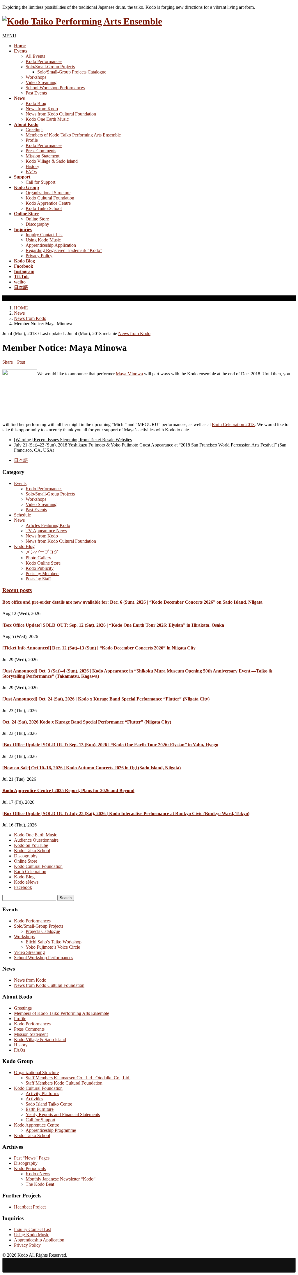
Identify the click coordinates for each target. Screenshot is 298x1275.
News (19, 520)
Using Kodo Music (43, 239)
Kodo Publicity (40, 568)
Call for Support (40, 182)
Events (20, 483)
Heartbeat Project (30, 1206)
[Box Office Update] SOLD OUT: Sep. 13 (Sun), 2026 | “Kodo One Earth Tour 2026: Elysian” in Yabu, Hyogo (110, 744)
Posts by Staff (38, 578)
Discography (37, 224)
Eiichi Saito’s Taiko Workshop (53, 941)
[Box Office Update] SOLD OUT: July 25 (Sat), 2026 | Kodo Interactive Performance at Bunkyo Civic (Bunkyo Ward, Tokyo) (125, 813)
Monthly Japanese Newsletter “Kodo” (60, 1178)
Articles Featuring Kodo (48, 525)
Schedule (22, 514)
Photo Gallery (38, 557)
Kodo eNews (26, 882)
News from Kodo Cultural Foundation (61, 113)
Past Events (36, 92)
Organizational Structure (48, 192)
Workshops (36, 77)
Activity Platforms (42, 1093)
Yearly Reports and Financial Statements (63, 1114)
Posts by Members (42, 573)
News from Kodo (42, 108)
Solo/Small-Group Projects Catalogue (71, 71)
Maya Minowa (129, 373)
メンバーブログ (42, 551)
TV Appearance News (46, 530)
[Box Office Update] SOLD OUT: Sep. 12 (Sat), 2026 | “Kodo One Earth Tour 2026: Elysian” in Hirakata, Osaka (113, 625)
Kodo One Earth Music (47, 119)
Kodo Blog (36, 103)
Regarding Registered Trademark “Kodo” (64, 250)
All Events (35, 56)
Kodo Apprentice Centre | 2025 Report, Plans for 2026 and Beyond (68, 790)
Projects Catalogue (43, 931)
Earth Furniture (40, 1109)
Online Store (37, 218)
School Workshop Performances (55, 87)
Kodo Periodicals (30, 1168)
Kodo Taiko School (44, 208)
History (32, 166)
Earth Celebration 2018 (233, 424)
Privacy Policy (39, 255)
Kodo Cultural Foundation (50, 197)
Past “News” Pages (31, 1157)
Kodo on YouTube (31, 845)
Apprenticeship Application (51, 245)
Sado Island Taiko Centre (49, 1103)
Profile (32, 140)
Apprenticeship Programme (51, 1130)
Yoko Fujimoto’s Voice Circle (53, 947)
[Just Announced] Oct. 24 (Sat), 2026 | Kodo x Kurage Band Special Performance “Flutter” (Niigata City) (106, 698)
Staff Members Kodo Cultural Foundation (64, 1082)
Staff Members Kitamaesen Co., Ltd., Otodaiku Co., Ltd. (78, 1077)
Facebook (23, 887)
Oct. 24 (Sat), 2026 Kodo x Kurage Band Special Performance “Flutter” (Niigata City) (86, 721)
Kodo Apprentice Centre (48, 203)
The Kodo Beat (40, 1184)
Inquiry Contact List (44, 234)
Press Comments (41, 150)
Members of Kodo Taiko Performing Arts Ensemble (73, 134)
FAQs (31, 171)
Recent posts (17, 590)
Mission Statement (42, 155)
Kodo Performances (44, 61)
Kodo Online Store (43, 563)
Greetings (34, 129)
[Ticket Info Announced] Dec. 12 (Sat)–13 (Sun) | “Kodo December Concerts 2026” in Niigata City (99, 647)
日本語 (21, 460)
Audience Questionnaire (36, 840)
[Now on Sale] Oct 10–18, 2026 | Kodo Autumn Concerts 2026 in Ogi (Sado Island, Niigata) (91, 767)
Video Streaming (41, 82)
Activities (34, 1098)
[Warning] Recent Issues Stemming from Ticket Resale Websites (73, 439)
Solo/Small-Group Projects (50, 66)
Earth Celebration (30, 871)
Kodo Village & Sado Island (52, 161)
